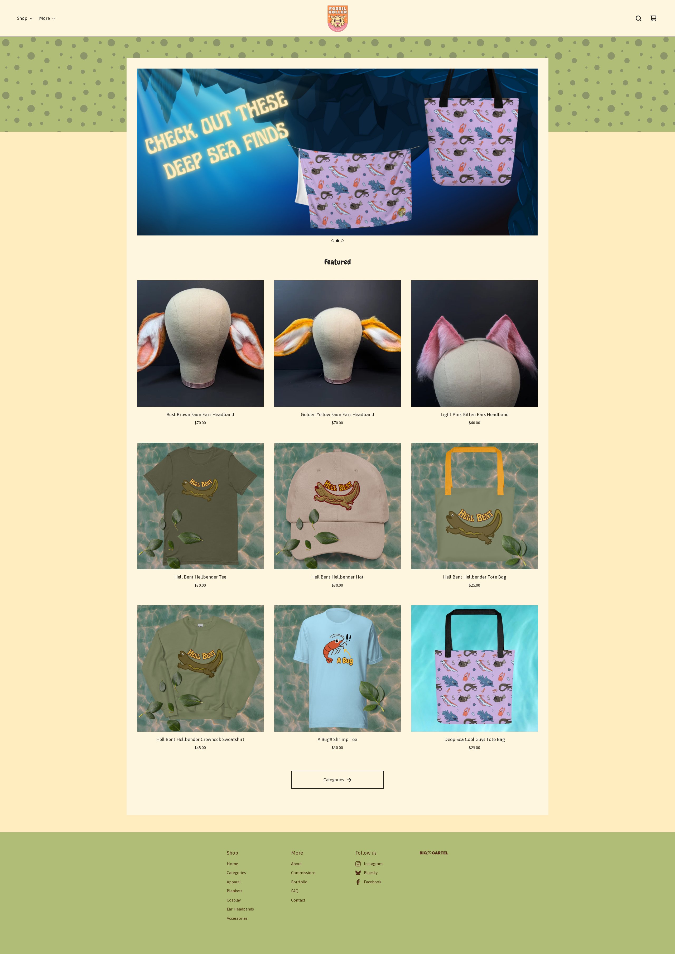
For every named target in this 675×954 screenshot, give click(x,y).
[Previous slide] (145, 152)
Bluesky (371, 872)
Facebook (372, 882)
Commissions (303, 872)
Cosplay (234, 900)
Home (232, 863)
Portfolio (299, 882)
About (296, 863)
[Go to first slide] (529, 152)
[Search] (638, 18)
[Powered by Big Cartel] (434, 853)
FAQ (294, 891)
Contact (298, 900)
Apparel (234, 882)
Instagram (373, 863)
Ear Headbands (240, 909)
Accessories (237, 918)
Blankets (235, 891)
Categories (334, 779)
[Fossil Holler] (337, 18)
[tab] (332, 240)
